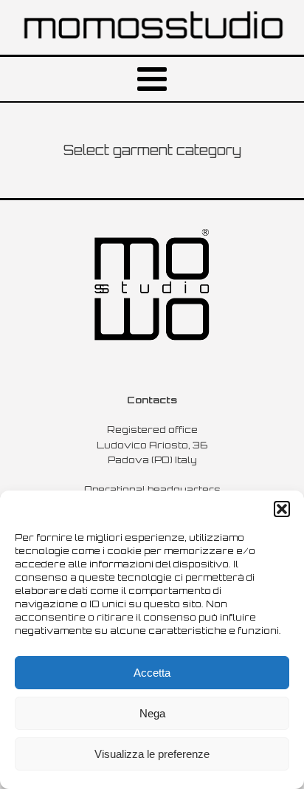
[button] (281, 509)
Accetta (152, 672)
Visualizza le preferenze (152, 754)
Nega (152, 713)
